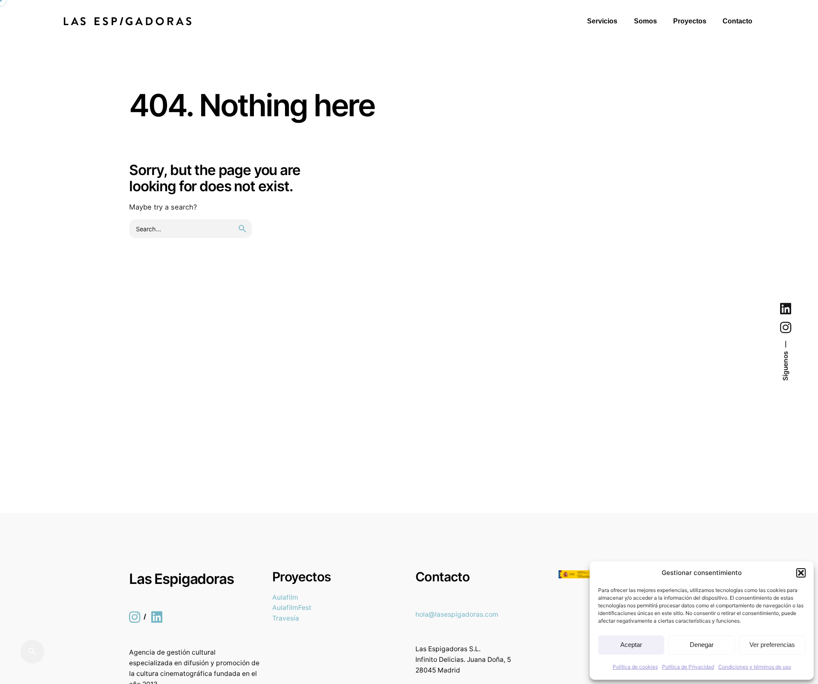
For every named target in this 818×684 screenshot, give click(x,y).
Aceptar (631, 644)
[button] (801, 573)
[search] (242, 228)
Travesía (285, 618)
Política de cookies (635, 667)
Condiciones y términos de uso (754, 667)
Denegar (702, 644)
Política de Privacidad (688, 667)
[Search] (32, 652)
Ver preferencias (772, 644)
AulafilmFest (291, 608)
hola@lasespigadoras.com (456, 614)
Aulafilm (285, 597)
